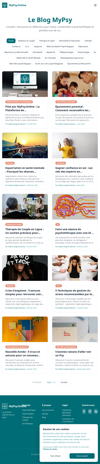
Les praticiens (48, 410)
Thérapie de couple (27, 418)
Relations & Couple (26, 40)
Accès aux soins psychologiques (49, 63)
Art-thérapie (27, 423)
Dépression (83, 46)
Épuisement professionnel (79, 63)
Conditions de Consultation (68, 420)
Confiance (16, 46)
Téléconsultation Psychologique (60, 46)
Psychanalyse (83, 52)
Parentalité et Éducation (69, 40)
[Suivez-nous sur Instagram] (90, 411)
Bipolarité (51, 52)
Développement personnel (71, 58)
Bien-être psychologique (20, 63)
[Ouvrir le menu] (95, 5)
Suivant (64, 382)
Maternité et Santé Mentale (28, 58)
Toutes (11, 40)
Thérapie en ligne (47, 40)
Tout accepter (82, 456)
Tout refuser (55, 456)
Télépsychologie (66, 52)
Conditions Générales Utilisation (66, 412)
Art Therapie (50, 58)
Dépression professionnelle (16, 52)
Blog (44, 417)
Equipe (45, 413)
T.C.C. (27, 46)
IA (95, 52)
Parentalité (37, 52)
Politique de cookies (50, 449)
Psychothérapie (29, 410)
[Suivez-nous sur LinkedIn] (96, 411)
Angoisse (38, 46)
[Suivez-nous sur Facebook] (84, 411)
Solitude (88, 40)
